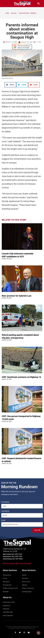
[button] (5, 3)
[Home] (2, 13)
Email (3, 520)
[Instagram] (24, 632)
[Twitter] (20, 632)
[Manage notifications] (38, 633)
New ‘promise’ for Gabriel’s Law (17, 296)
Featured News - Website (27, 13)
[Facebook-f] (15, 632)
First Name (5, 502)
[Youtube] (29, 632)
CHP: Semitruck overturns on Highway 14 (21, 377)
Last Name (5, 511)
